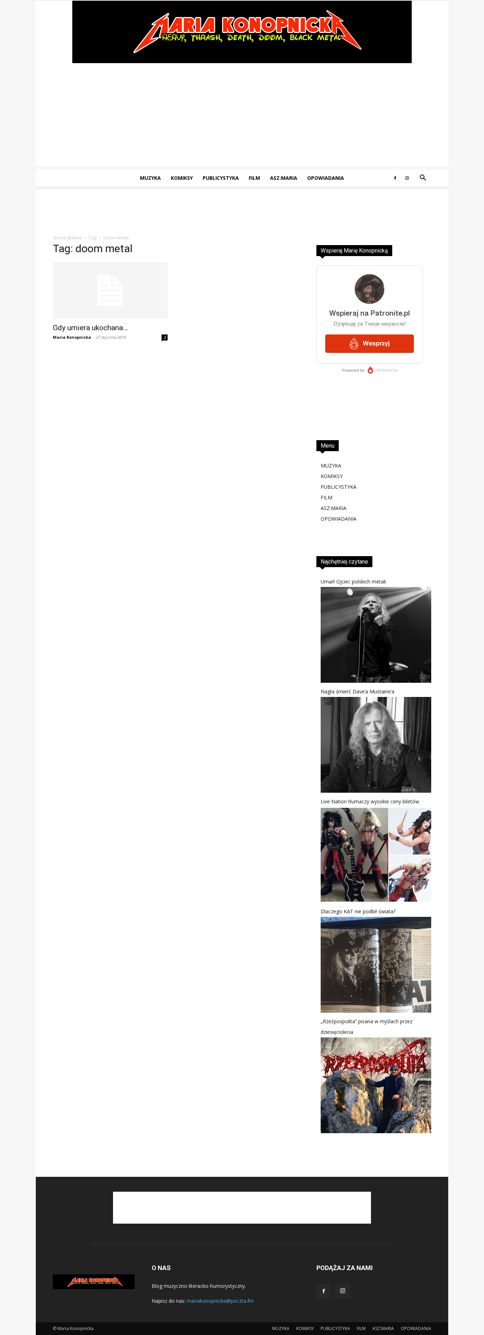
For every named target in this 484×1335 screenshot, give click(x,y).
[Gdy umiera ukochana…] (110, 290)
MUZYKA (150, 178)
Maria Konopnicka (72, 337)
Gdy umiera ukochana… (90, 327)
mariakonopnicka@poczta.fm (220, 1300)
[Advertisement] (242, 116)
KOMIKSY (182, 178)
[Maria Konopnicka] (242, 32)
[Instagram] (407, 178)
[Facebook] (395, 178)
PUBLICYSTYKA (221, 178)
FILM (254, 178)
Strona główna (67, 238)
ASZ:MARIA (283, 178)
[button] (422, 178)
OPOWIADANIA (325, 178)
